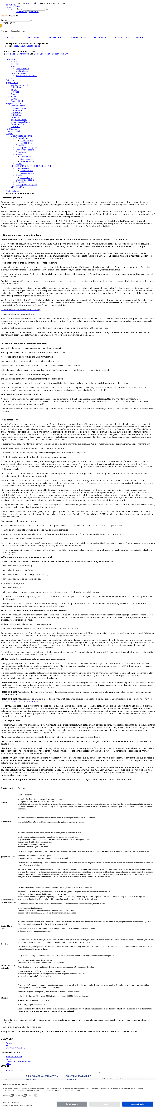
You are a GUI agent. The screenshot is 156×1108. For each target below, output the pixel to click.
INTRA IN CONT (8, 23)
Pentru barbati (99, 37)
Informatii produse (14, 1070)
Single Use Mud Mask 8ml (17, 54)
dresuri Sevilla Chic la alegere (27, 46)
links (18, 7)
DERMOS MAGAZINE (15, 1048)
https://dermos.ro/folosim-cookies (22, 701)
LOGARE (9, 9)
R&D (8, 1045)
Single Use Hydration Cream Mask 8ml (51, 54)
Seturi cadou (33, 37)
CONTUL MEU (11, 5)
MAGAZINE (13, 16)
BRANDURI (9, 37)
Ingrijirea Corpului (78, 37)
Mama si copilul (122, 37)
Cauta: (19, 9)
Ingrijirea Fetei (55, 37)
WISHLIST (10, 7)
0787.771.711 (30, 3)
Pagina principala (13, 191)
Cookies (9, 1059)
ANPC (8, 1064)
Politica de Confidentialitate (18, 1061)
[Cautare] (47, 9)
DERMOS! (5, 16)
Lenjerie (139, 37)
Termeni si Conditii (14, 1057)
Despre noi (10, 1043)
